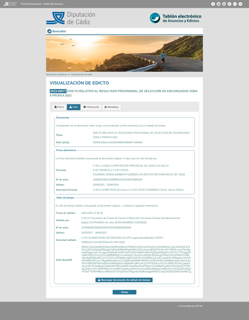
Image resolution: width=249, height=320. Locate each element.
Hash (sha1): (63, 142)
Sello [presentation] (75, 107)
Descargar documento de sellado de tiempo (125, 280)
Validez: (60, 184)
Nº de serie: (62, 179)
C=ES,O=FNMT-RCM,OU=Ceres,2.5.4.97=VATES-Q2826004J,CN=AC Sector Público (138, 189)
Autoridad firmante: (67, 189)
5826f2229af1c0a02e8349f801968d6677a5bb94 (117, 142)
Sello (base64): (64, 260)
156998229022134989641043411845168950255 (118, 179)
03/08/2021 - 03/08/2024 (105, 184)
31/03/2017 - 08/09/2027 (94, 232)
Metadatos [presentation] (113, 107)
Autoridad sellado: (66, 240)
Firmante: (61, 170)
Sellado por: (63, 220)
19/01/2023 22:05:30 (92, 213)
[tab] (59, 107)
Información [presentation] (92, 107)
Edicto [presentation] (60, 107)
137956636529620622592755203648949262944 (106, 227)
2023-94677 (58, 91)
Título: (59, 135)
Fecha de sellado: (66, 213)
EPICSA (198, 306)
